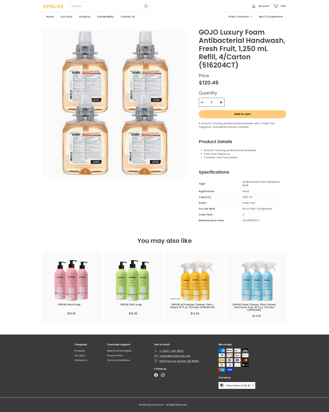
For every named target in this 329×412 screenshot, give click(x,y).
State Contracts (239, 16)
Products (84, 16)
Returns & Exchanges (119, 350)
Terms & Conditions (118, 360)
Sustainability (105, 16)
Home (50, 16)
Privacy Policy (115, 355)
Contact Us (128, 16)
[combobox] (109, 6)
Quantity (208, 93)
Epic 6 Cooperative (271, 16)
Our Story (66, 16)
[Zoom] (115, 103)
